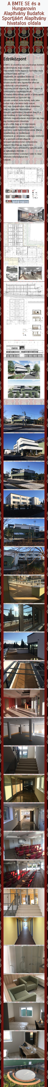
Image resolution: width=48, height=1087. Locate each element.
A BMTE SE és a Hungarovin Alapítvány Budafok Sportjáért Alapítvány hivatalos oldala (24, 13)
